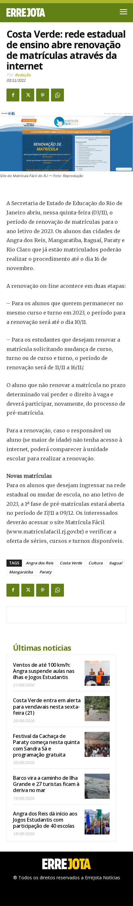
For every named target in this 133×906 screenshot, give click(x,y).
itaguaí (115, 563)
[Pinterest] (42, 95)
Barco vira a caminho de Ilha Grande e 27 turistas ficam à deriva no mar (46, 784)
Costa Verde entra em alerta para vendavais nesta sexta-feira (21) (47, 706)
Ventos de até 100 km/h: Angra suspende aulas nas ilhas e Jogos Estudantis (43, 671)
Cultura (95, 563)
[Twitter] (27, 95)
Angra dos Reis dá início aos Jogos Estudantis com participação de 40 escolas (45, 819)
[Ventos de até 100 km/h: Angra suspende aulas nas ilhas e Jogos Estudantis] (97, 673)
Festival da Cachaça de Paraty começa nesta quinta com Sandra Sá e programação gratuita (46, 745)
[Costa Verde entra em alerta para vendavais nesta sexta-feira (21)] (97, 708)
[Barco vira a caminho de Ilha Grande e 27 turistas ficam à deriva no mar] (97, 786)
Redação (23, 75)
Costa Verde (71, 563)
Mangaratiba (21, 572)
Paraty (45, 572)
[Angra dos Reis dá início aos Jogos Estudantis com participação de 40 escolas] (97, 822)
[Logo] (36, 12)
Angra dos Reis (39, 563)
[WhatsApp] (57, 95)
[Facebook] (12, 95)
